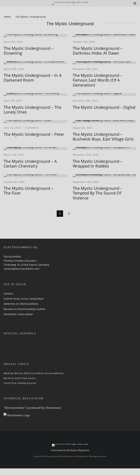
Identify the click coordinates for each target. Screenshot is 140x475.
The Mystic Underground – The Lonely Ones (32, 109)
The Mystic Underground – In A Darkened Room (33, 77)
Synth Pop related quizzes (20, 383)
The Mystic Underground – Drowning (28, 50)
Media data (66, 456)
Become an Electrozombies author (24, 309)
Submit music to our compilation (24, 298)
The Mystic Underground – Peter (34, 134)
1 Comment (31, 127)
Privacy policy (51, 456)
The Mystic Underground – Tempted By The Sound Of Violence (97, 193)
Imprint (37, 456)
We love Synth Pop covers (20, 378)
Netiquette (80, 456)
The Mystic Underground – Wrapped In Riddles (97, 163)
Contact (8, 293)
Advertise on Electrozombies (21, 303)
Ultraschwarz (53, 407)
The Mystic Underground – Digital (104, 107)
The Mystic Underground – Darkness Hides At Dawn (97, 50)
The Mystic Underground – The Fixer (28, 190)
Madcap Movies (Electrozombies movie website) (34, 373)
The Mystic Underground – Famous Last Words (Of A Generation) (97, 80)
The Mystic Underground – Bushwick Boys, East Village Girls (103, 136)
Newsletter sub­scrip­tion (18, 314)
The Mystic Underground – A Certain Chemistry (30, 163)
